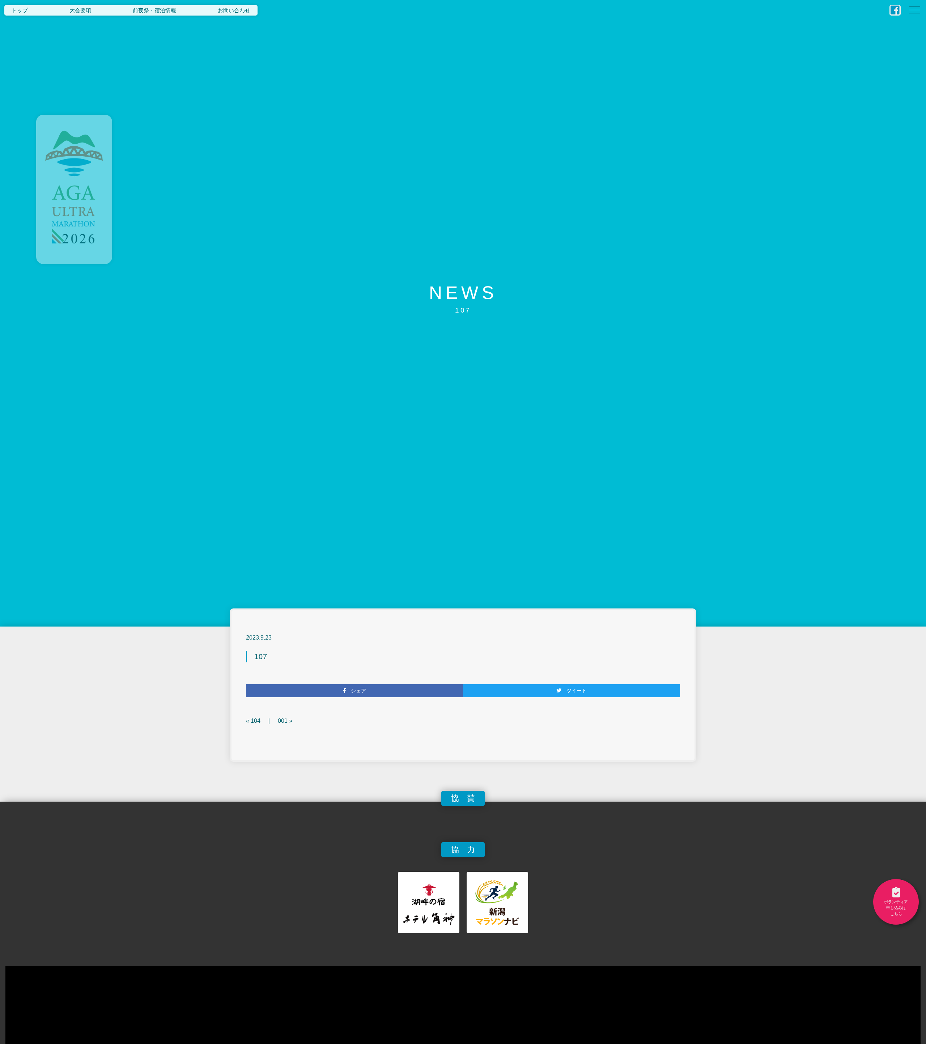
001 (283, 721)
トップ (20, 10)
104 (255, 721)
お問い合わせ (234, 10)
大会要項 (80, 10)
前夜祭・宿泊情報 (154, 10)
